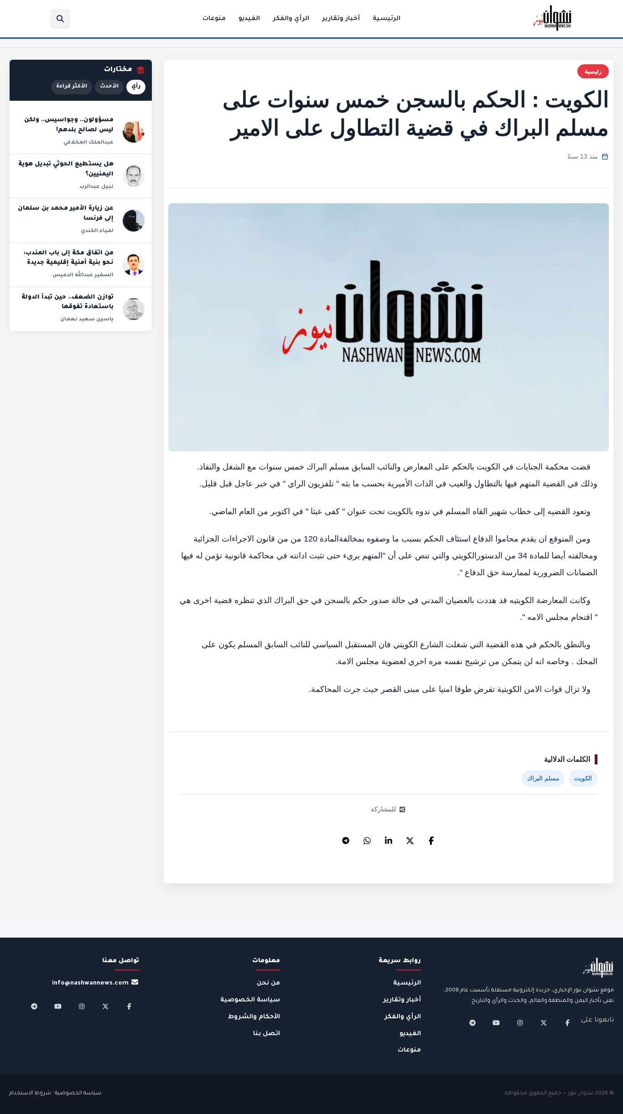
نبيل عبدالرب (96, 187)
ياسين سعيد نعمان (87, 319)
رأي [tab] (135, 87)
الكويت (583, 778)
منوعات (214, 18)
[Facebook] (431, 838)
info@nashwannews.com (90, 983)
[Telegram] (345, 838)
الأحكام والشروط (254, 1017)
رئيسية (593, 71)
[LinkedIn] (388, 838)
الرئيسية (386, 18)
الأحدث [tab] (109, 87)
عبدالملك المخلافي (88, 142)
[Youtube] (496, 1022)
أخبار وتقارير (341, 18)
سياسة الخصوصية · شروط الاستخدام (55, 1094)
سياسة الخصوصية (250, 1000)
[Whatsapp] (367, 838)
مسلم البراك (543, 778)
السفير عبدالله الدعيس (83, 275)
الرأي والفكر (291, 18)
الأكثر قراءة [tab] (71, 87)
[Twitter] (410, 838)
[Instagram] (520, 1022)
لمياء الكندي (97, 231)
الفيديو (249, 18)
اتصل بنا (266, 1034)
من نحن (268, 983)
